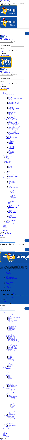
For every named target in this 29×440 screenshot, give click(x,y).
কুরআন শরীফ (8, 178)
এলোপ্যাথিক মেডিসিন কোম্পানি (11, 136)
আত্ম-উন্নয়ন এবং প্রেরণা (12, 207)
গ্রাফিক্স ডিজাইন (8, 156)
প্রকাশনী (7, 209)
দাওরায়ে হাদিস (13, 190)
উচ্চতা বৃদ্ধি (10, 117)
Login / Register (6, 436)
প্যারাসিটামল (10, 143)
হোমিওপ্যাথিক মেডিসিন (10, 135)
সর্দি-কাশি (10, 106)
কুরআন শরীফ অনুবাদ (12, 182)
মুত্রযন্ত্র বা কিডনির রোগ (12, 104)
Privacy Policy (9, 282)
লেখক (7, 219)
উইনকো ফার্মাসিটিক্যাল (12, 121)
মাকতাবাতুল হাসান (11, 214)
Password (5, 45)
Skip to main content (5, 0)
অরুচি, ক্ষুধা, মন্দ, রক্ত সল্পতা (13, 102)
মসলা (9, 171)
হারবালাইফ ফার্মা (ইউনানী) (13, 132)
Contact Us (8, 287)
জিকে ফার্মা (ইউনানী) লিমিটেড (13, 124)
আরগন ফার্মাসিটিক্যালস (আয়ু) (13, 123)
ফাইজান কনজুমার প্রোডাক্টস (13, 175)
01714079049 (7, 233)
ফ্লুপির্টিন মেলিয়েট (11, 150)
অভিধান (9, 186)
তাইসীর (12, 201)
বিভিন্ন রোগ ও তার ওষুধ (10, 94)
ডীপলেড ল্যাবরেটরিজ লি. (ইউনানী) (14, 126)
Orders (7, 274)
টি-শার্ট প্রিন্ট (8, 160)
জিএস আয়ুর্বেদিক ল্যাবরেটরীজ (13, 133)
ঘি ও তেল (10, 166)
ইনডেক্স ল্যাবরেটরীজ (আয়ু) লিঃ (13, 128)
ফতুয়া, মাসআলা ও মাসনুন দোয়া (13, 205)
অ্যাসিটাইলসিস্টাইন (11, 147)
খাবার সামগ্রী (8, 163)
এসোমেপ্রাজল (11, 141)
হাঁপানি (9, 101)
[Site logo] (8, 16)
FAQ (7, 286)
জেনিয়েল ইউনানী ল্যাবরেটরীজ (13, 129)
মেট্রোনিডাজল (11, 151)
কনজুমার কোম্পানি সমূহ (10, 173)
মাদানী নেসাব (13, 188)
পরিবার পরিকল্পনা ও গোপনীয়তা (11, 118)
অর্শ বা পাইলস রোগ (11, 116)
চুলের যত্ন (10, 113)
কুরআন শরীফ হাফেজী (12, 180)
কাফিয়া (12, 196)
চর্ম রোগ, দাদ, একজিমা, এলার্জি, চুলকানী (15, 98)
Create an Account (8, 39)
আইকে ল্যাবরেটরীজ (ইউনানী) (13, 127)
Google (7, 55)
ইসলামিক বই (8, 221)
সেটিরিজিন (10, 153)
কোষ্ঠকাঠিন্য (10, 99)
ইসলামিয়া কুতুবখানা (11, 210)
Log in (2, 48)
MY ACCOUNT (6, 272)
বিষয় (6, 185)
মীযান (12, 200)
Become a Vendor (10, 277)
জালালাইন (13, 192)
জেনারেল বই (8, 183)
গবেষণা (9, 206)
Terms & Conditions (10, 284)
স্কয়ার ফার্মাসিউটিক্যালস (12, 137)
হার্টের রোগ (10, 114)
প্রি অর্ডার (7, 222)
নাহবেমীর (12, 199)
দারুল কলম (10, 216)
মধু (8, 170)
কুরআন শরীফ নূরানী (11, 181)
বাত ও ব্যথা (10, 107)
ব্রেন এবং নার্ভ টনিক (11, 112)
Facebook (2, 55)
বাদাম (9, 168)
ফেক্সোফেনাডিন (11, 148)
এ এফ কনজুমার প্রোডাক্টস (13, 176)
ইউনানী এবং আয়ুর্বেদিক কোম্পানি (11, 119)
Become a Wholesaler (11, 278)
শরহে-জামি (13, 195)
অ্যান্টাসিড (10, 145)
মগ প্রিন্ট (7, 158)
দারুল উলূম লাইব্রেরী (12, 212)
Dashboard (8, 273)
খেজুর (9, 165)
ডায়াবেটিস (10, 96)
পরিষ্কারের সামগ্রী (9, 172)
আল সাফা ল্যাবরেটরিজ (12, 131)
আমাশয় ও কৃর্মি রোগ (11, 109)
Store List (8, 276)
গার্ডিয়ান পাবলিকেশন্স (12, 217)
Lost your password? (5, 51)
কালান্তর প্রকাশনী (11, 215)
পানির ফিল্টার (8, 162)
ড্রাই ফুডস (10, 167)
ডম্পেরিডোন (10, 142)
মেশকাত (12, 191)
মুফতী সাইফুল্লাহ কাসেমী (12, 220)
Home (1, 243)
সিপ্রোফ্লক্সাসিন (11, 152)
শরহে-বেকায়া (13, 193)
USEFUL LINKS (7, 281)
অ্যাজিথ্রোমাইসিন (11, 146)
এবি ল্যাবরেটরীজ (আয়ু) (12, 122)
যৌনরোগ (10, 97)
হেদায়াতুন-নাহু (13, 197)
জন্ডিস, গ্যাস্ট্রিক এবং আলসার (13, 103)
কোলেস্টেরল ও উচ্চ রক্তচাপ (13, 108)
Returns (8, 283)
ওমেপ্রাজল (10, 140)
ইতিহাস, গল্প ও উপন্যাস (12, 204)
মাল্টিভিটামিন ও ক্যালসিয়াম (13, 111)
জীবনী (9, 202)
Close (1, 439)
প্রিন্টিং (7, 157)
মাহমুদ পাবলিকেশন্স (11, 211)
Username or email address (9, 41)
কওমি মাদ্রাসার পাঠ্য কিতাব (13, 187)
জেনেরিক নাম (8, 138)
